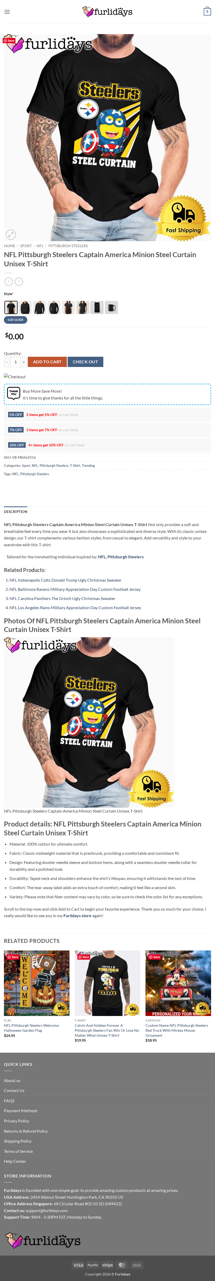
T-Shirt (75, 465)
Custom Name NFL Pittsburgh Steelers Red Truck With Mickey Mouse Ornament (177, 1030)
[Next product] (8, 282)
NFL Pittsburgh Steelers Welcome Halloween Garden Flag (31, 1028)
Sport (26, 246)
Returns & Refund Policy (26, 1130)
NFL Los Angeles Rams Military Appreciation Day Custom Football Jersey (75, 607)
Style (8, 293)
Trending (88, 465)
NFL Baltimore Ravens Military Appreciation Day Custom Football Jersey (75, 589)
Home (9, 246)
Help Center (15, 1161)
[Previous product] (19, 282)
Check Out (85, 361)
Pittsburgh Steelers (68, 246)
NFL (40, 246)
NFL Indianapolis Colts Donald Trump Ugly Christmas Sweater (65, 579)
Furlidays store (77, 915)
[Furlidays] (107, 12)
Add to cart (47, 361)
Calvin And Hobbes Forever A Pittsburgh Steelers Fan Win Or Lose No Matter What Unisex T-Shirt (107, 1030)
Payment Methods (20, 1110)
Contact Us (14, 1090)
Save (11, 40)
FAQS (9, 1100)
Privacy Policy (16, 1120)
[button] (7, 11)
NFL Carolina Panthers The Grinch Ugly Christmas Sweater (62, 598)
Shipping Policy (17, 1140)
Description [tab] (15, 512)
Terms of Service (18, 1151)
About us (12, 1080)
